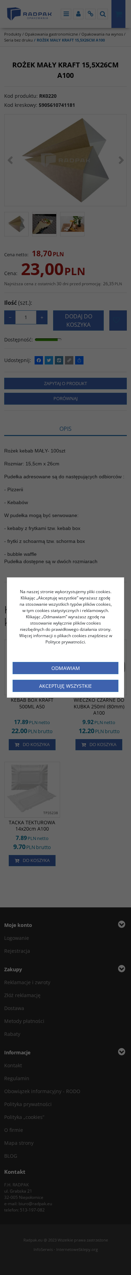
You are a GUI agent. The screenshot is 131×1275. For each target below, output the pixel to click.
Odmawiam (65, 668)
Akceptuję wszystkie (65, 686)
